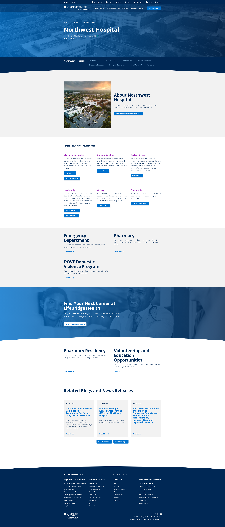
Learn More (69, 173)
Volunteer (150, 65)
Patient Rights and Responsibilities (73, 494)
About (150, 2)
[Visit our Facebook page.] (149, 514)
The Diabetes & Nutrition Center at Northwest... (93, 475)
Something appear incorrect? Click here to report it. (144, 519)
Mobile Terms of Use (70, 500)
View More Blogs (120, 442)
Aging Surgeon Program (146, 494)
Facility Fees (92, 494)
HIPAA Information (69, 489)
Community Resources (95, 486)
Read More (70, 434)
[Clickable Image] (87, 104)
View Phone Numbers (139, 203)
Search (159, 2)
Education (139, 2)
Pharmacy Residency (145, 489)
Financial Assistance (94, 492)
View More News (103, 442)
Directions (92, 61)
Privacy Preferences (69, 503)
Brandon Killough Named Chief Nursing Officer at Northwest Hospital (110, 412)
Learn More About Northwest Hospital (127, 114)
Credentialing (142, 500)
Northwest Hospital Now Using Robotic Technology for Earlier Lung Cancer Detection (79, 412)
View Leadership (70, 216)
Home (65, 23)
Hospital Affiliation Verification (147, 497)
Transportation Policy (95, 497)
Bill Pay (119, 2)
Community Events (119, 489)
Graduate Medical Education (147, 486)
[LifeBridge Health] (71, 515)
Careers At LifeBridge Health (74, 324)
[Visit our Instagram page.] (155, 514)
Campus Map (108, 61)
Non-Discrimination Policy (71, 492)
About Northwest (126, 61)
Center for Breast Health (120, 475)
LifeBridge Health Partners (146, 483)
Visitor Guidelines (70, 178)
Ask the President (71, 210)
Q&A (110, 475)
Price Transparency (94, 489)
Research (116, 497)
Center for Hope (118, 494)
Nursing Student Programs (146, 492)
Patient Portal (98, 2)
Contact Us (92, 506)
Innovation (117, 500)
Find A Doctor (99, 8)
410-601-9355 (70, 2)
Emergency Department (117, 65)
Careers (109, 2)
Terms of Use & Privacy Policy (72, 486)
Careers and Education (96, 65)
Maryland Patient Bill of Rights (72, 497)
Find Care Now (153, 8)
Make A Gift (102, 206)
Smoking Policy (93, 500)
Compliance (67, 506)
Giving (128, 2)
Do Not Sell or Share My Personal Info (75, 483)
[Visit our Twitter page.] (152, 514)
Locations (125, 8)
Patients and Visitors (144, 61)
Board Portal (135, 65)
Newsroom (117, 486)
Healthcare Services (113, 8)
